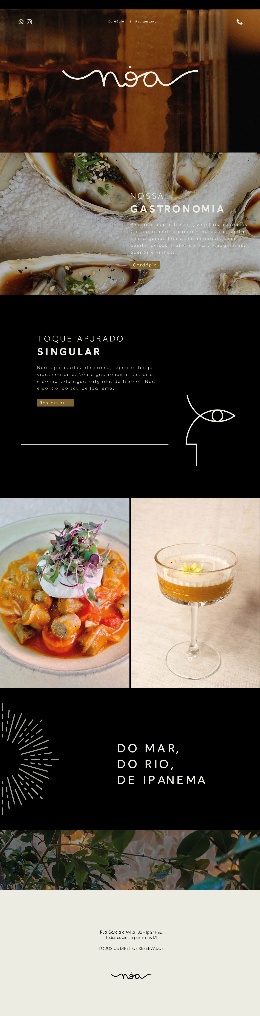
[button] (130, 5)
